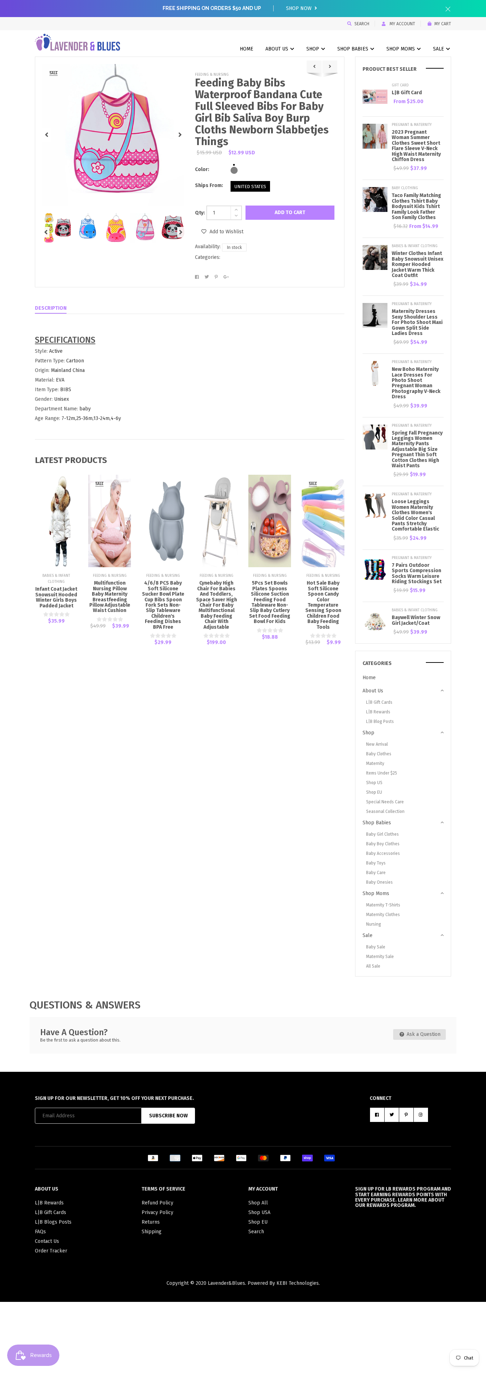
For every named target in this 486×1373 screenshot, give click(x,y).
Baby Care (376, 872)
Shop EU (374, 792)
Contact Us (47, 1241)
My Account (402, 23)
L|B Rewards (378, 711)
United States (250, 186)
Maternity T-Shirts (383, 905)
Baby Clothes (378, 753)
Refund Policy (157, 1203)
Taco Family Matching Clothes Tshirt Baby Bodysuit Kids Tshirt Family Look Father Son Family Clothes (416, 206)
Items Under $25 (381, 773)
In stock (234, 247)
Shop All (258, 1203)
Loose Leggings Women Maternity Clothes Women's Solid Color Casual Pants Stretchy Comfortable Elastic (415, 515)
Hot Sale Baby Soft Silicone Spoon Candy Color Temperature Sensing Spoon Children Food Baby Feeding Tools (323, 605)
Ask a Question (422, 1034)
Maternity (375, 763)
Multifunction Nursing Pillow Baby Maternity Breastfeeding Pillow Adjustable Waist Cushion (109, 596)
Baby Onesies (379, 882)
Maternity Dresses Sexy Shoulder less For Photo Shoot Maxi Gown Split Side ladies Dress (417, 322)
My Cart (442, 23)
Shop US (374, 782)
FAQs (40, 1232)
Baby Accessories (383, 853)
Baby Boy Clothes (383, 843)
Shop (313, 49)
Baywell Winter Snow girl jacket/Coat (416, 620)
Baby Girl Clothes (382, 834)
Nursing (373, 924)
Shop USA (259, 1212)
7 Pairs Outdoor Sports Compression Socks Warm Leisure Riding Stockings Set (417, 573)
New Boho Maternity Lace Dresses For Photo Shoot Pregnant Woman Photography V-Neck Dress (416, 383)
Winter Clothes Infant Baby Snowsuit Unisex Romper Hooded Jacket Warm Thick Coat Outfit (417, 264)
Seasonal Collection (385, 811)
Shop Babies (353, 49)
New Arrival (377, 744)
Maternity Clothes (383, 914)
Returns (151, 1222)
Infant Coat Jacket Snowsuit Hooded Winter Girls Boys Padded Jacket (56, 597)
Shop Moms (401, 49)
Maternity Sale (380, 956)
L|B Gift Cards (379, 702)
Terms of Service (163, 1189)
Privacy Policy (157, 1212)
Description (51, 308)
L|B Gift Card (407, 93)
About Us (277, 49)
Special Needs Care (385, 801)
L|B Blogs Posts (53, 1222)
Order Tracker (51, 1251)
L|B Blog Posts (380, 721)
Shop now (299, 8)
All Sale (373, 966)
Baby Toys (376, 863)
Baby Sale (375, 946)
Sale (439, 49)
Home (246, 49)
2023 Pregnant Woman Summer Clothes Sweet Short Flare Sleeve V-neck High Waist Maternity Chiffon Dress (416, 146)
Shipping (152, 1232)
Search (361, 23)
